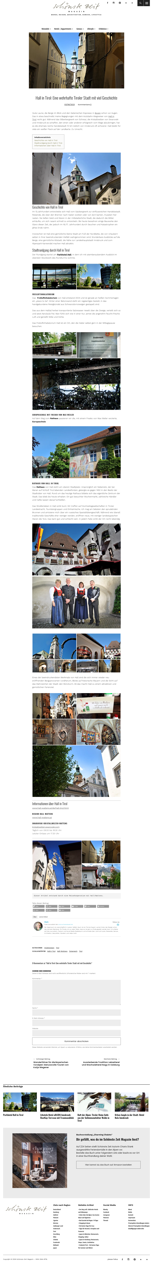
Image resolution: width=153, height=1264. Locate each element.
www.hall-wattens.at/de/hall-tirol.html (50, 808)
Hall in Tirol (51, 951)
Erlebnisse (103, 28)
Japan (55, 1248)
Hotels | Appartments (62, 28)
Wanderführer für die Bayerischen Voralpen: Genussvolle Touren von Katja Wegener (51, 1063)
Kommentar (37, 978)
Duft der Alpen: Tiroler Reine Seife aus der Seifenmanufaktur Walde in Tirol (93, 1117)
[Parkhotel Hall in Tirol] (20, 1102)
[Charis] (38, 930)
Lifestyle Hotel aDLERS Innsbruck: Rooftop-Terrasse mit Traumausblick (57, 1116)
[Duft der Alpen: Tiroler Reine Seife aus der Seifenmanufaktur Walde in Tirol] (94, 1102)
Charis (46, 922)
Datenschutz (132, 1220)
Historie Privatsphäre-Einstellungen (139, 1226)
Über (34, 917)
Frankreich (56, 1242)
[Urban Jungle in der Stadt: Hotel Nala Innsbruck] (131, 1102)
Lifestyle (90, 28)
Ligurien (55, 1220)
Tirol (57, 948)
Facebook (108, 3)
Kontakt (130, 1215)
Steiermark (56, 1229)
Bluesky (126, 3)
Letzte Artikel (43, 917)
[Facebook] (118, 924)
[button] (54, 277)
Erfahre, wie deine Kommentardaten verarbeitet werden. (96, 1047)
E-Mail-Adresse (38, 1018)
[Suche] (140, 3)
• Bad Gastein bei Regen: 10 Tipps (88, 1220)
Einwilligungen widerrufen (136, 1229)
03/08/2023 (69, 104)
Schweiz (55, 1239)
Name (35, 1008)
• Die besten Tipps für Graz (86, 1226)
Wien (54, 1237)
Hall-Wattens (62, 951)
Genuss (79, 28)
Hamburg (56, 1212)
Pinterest (120, 3)
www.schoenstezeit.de (65, 924)
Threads (132, 3)
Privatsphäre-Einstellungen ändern (138, 1223)
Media (130, 1212)
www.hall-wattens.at (42, 817)
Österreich (73, 951)
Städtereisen (49, 948)
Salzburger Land (58, 1226)
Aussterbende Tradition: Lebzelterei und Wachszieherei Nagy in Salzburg (99, 1062)
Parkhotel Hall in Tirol (13, 1115)
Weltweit (56, 1245)
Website (35, 1028)
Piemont (55, 1218)
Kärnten (55, 1223)
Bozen (98, 113)
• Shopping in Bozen (84, 1223)
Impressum (131, 1218)
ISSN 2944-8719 (41, 1259)
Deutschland (57, 1209)
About (130, 1209)
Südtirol (55, 1215)
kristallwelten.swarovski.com (45, 827)
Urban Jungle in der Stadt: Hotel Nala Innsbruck (129, 1116)
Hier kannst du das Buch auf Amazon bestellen (108, 1164)
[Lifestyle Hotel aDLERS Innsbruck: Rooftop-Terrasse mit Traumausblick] (57, 1102)
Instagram (114, 3)
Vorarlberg (56, 1234)
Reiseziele (45, 28)
